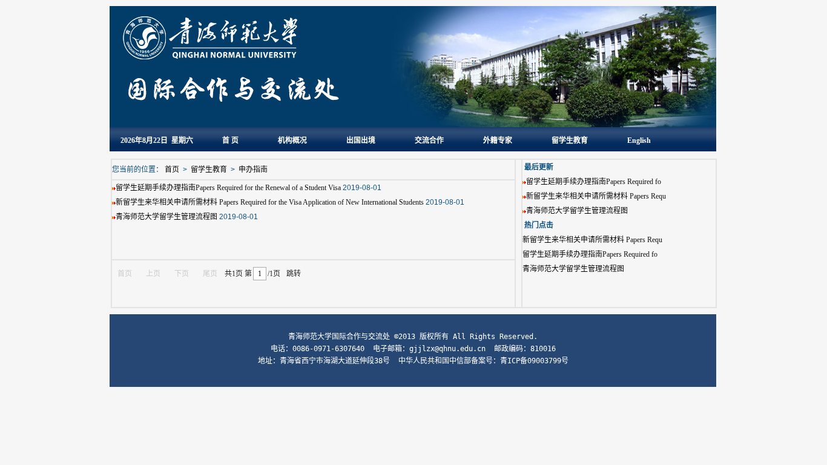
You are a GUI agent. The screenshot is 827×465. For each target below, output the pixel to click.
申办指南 (253, 169)
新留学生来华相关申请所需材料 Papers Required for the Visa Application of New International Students (270, 202)
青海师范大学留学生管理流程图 (577, 210)
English (639, 140)
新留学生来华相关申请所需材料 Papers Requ (596, 196)
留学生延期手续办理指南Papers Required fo (593, 181)
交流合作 (429, 140)
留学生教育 (570, 140)
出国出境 (360, 140)
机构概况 (292, 140)
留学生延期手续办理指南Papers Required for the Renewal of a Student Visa (228, 187)
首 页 (230, 140)
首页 (172, 169)
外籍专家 (497, 140)
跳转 (293, 273)
